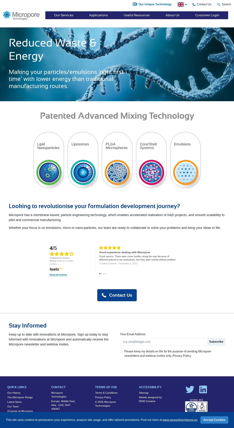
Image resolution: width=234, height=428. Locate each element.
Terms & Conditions (106, 392)
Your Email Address (133, 334)
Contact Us (204, 4)
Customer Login (207, 15)
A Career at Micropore (20, 411)
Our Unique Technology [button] (155, 4)
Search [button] (226, 4)
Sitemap (143, 392)
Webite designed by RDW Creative (150, 399)
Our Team (13, 406)
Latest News (14, 401)
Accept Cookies (214, 419)
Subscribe (216, 341)
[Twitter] (190, 389)
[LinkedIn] (203, 389)
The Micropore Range (20, 397)
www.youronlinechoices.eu (180, 419)
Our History (13, 392)
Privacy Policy (103, 397)
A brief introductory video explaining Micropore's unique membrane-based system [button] (75, 4)
